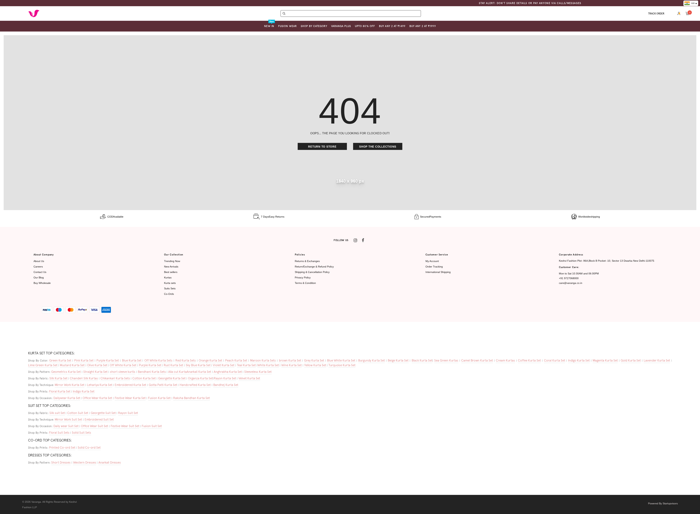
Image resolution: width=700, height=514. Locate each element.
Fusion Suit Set (152, 426)
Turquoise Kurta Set (341, 365)
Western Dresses (84, 462)
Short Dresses (61, 462)
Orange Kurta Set (210, 360)
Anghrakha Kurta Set (228, 372)
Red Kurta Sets (185, 360)
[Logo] (34, 13)
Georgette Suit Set (103, 413)
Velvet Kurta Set (249, 378)
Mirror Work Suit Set (68, 419)
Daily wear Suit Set (66, 426)
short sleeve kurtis (122, 372)
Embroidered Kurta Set (130, 385)
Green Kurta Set (60, 360)
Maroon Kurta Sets (263, 360)
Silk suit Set (57, 413)
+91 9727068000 (569, 278)
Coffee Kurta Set (529, 360)
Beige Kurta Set (398, 360)
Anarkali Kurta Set (199, 372)
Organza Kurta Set (200, 378)
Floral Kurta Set (59, 391)
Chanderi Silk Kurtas (84, 378)
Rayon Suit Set (128, 413)
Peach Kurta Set (236, 360)
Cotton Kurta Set (144, 378)
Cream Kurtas (505, 360)
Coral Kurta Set (554, 360)
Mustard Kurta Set (72, 365)
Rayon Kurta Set (225, 378)
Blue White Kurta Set (341, 360)
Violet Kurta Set (223, 365)
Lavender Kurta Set (657, 360)
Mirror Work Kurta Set (69, 385)
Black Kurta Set (422, 360)
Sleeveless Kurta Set (258, 372)
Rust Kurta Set (173, 365)
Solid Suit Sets (81, 432)
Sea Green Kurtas (446, 360)
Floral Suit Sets (59, 432)
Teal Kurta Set (246, 365)
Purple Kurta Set (107, 360)
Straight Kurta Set (95, 372)
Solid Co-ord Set (89, 447)
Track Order (656, 13)
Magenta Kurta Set (605, 360)
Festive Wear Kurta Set (130, 398)
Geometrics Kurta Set (66, 372)
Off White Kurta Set (123, 365)
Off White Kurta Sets (158, 360)
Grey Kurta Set (314, 360)
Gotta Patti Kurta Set (163, 385)
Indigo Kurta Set (579, 360)
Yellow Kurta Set (315, 365)
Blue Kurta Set (131, 360)
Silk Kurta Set (58, 378)
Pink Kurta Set (84, 360)
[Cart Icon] (687, 13)
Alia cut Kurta (177, 372)
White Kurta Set (268, 365)
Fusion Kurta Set (159, 398)
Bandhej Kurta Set (225, 385)
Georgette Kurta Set (172, 378)
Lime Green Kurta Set (42, 365)
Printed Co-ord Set (62, 447)
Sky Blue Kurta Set (198, 365)
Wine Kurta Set (291, 365)
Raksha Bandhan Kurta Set (191, 398)
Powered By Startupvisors (663, 503)
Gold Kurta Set (631, 360)
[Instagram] (355, 240)
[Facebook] (363, 240)
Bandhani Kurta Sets (152, 372)
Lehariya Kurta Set (99, 385)
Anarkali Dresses (109, 462)
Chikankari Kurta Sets (115, 378)
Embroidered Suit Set (99, 419)
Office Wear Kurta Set (97, 398)
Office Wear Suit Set (94, 426)
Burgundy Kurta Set (371, 360)
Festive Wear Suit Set (125, 426)
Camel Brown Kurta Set (477, 360)
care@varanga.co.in (570, 283)
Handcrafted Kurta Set (195, 385)
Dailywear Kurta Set (66, 398)
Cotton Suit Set (77, 413)
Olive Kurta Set (97, 365)
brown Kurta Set (290, 360)
